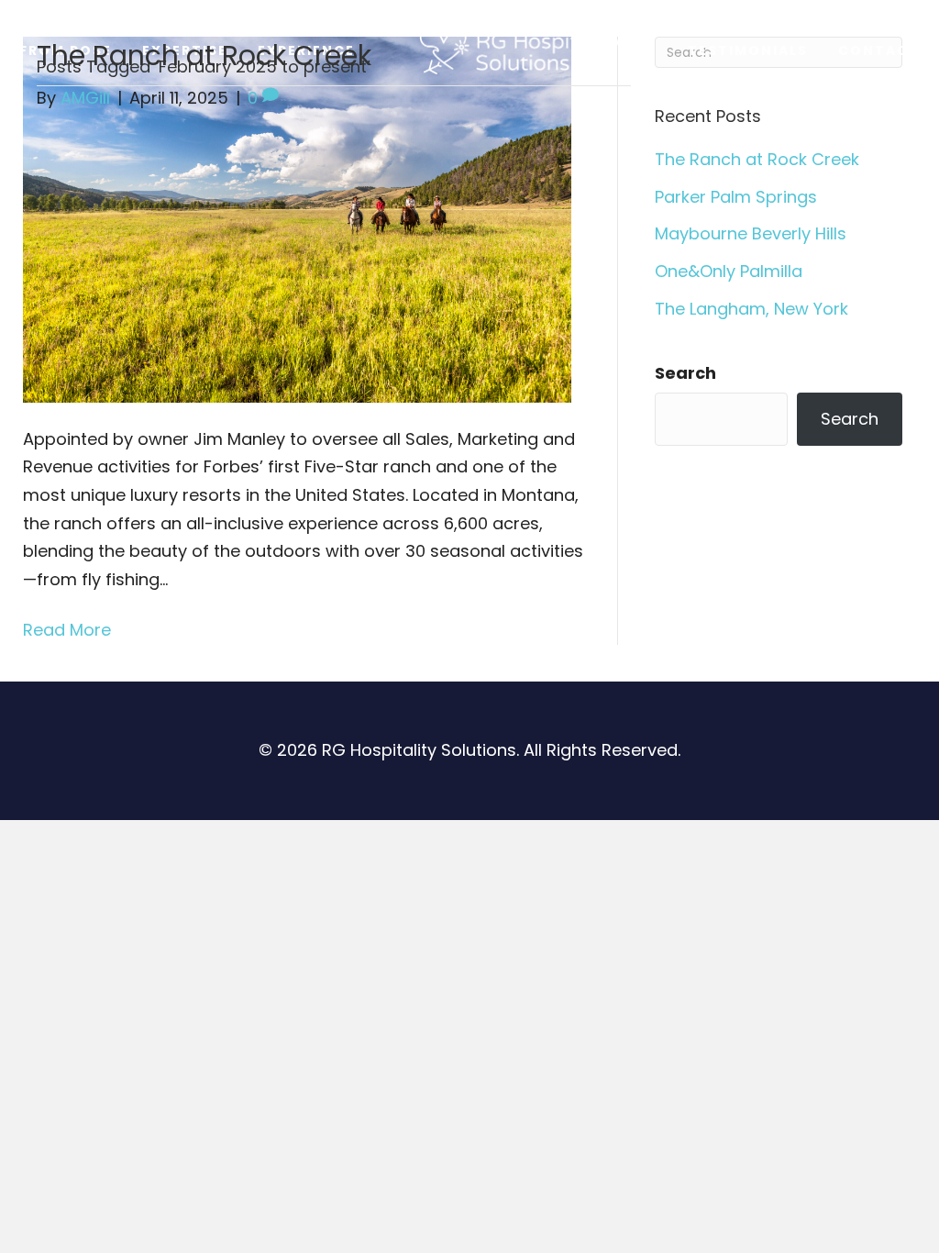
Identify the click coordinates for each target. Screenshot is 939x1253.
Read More (67, 629)
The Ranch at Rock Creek (204, 55)
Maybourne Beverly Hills (750, 233)
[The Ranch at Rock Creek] (297, 217)
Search (685, 372)
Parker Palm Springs (736, 196)
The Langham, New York (751, 308)
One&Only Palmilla (728, 271)
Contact (879, 50)
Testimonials (748, 50)
